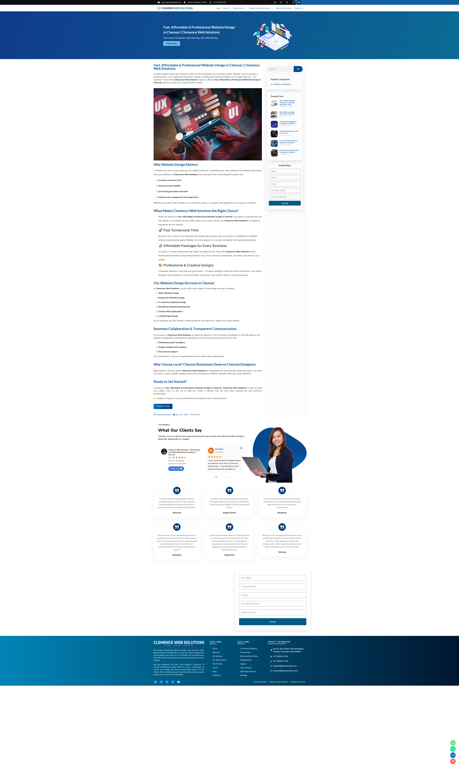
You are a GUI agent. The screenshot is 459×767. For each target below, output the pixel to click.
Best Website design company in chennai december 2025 (287, 102)
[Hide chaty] (453, 761)
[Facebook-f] (287, 2)
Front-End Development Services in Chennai (289, 142)
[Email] (453, 755)
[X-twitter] (281, 2)
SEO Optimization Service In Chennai (289, 132)
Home (218, 8)
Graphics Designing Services (259, 8)
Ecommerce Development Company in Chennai (289, 151)
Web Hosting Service (284, 8)
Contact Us (298, 8)
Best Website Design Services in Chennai (287, 113)
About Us (226, 8)
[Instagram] (293, 2)
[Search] (298, 69)
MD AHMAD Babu (222, 449)
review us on (175, 468)
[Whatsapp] (453, 742)
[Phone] (453, 749)
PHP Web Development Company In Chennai (288, 123)
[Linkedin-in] (275, 2)
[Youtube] (299, 2)
